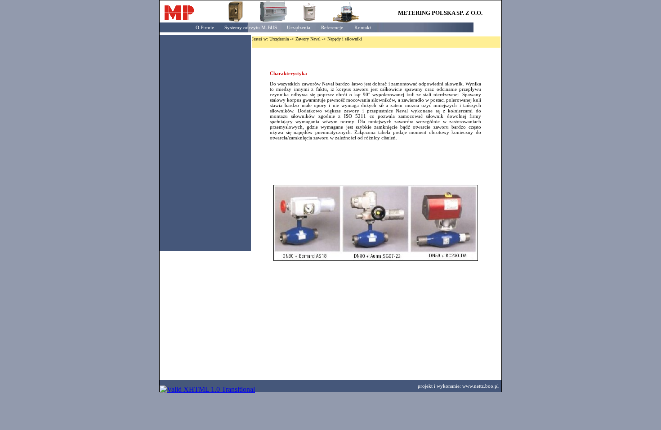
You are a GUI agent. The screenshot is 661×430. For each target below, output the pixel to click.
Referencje (332, 27)
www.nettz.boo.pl (480, 386)
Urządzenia (298, 27)
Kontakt (362, 27)
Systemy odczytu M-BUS (250, 27)
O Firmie (205, 27)
